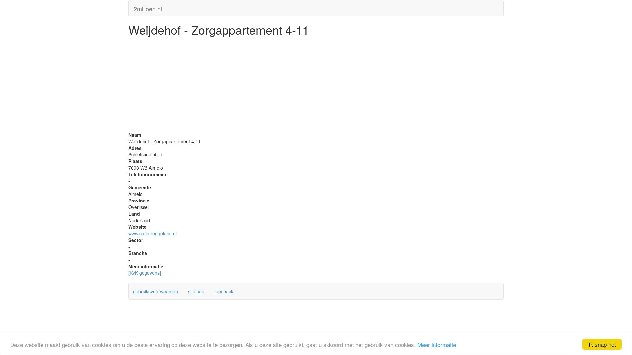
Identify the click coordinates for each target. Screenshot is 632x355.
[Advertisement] (316, 85)
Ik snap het (602, 344)
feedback (223, 291)
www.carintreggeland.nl (152, 233)
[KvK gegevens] (144, 273)
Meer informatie (436, 345)
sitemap (196, 291)
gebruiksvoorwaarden (155, 291)
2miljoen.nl (148, 7)
